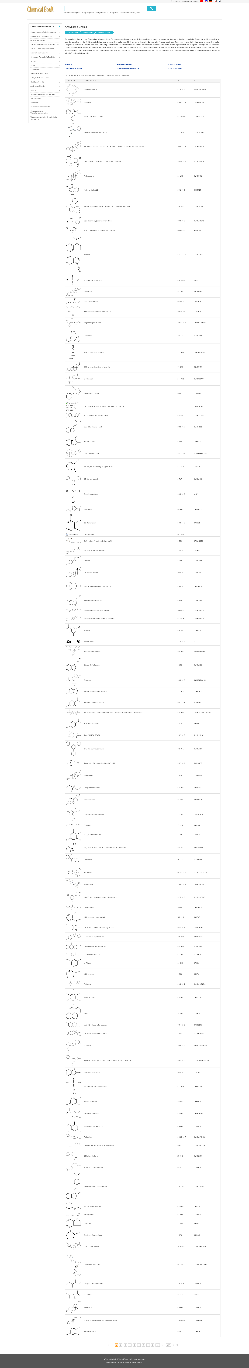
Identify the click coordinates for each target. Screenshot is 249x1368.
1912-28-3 (180, 788)
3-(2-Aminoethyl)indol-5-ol (93, 601)
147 (168, 1345)
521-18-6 (180, 176)
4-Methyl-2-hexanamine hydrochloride (97, 311)
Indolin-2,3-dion (89, 442)
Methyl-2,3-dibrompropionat (93, 1284)
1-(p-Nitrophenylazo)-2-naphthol (95, 1187)
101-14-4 (180, 415)
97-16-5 (179, 1033)
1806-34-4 (180, 610)
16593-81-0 (181, 1061)
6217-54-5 (180, 954)
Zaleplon (87, 255)
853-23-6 (180, 367)
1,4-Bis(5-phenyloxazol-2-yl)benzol (96, 610)
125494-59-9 (181, 161)
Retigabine (88, 1137)
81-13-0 (179, 907)
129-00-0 (180, 1013)
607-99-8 (180, 1126)
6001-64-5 (180, 848)
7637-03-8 (180, 1087)
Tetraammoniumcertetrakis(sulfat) (95, 1087)
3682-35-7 (180, 749)
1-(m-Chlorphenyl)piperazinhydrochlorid (98, 221)
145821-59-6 (181, 323)
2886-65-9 (180, 207)
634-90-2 (180, 835)
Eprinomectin (88, 885)
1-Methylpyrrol (89, 974)
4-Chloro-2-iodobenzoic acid (94, 702)
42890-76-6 (181, 301)
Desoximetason (89, 800)
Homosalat (88, 860)
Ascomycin (88, 103)
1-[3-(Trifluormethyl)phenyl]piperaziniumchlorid (100, 897)
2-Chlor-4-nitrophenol (91, 1113)
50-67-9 (179, 601)
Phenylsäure (114, 13)
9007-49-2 (180, 1265)
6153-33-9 (180, 651)
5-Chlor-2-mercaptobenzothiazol (95, 691)
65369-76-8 (181, 221)
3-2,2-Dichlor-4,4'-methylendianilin (96, 415)
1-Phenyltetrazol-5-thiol (92, 393)
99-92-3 (179, 723)
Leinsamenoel (89, 535)
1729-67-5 (180, 1284)
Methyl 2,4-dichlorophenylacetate (95, 1025)
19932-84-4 (181, 928)
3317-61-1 (180, 467)
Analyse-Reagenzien (124, 64)
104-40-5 (180, 1215)
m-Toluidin (87, 963)
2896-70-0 (180, 586)
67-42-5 (179, 1145)
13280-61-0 (181, 550)
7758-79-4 (180, 937)
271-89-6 (180, 1223)
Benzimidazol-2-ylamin (92, 1072)
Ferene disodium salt (91, 453)
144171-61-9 (181, 872)
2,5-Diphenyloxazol (91, 479)
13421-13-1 (181, 702)
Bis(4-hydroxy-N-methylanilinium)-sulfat (98, 541)
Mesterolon (88, 1307)
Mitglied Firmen (123, 1359)
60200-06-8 (181, 680)
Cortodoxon (88, 292)
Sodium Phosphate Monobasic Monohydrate (99, 230)
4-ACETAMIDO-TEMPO (92, 735)
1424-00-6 (180, 1307)
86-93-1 (179, 393)
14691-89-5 (181, 735)
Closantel (87, 1046)
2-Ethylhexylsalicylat (91, 1156)
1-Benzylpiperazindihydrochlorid (95, 132)
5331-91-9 (180, 691)
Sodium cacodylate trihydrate (94, 353)
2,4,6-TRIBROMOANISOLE (93, 1126)
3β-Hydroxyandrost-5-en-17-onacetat (97, 367)
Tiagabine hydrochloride (92, 323)
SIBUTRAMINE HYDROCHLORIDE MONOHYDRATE (102, 161)
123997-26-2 (181, 885)
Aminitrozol (88, 509)
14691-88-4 (181, 763)
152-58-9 (180, 292)
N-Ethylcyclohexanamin (92, 1206)
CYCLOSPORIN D (90, 90)
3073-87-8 (180, 618)
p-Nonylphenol (89, 1215)
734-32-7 (180, 572)
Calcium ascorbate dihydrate (94, 815)
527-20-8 (180, 997)
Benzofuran (88, 1223)
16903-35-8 (181, 494)
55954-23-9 (181, 1025)
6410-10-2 (180, 1187)
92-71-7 (179, 479)
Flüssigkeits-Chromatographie (128, 68)
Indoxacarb (88, 872)
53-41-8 (179, 776)
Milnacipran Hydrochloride (93, 116)
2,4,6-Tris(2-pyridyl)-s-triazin (94, 749)
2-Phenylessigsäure (87, 13)
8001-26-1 (180, 535)
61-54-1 (179, 665)
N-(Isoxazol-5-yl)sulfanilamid (94, 937)
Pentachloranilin (89, 997)
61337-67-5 (181, 336)
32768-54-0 (181, 523)
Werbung (133, 1359)
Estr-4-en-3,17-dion (91, 572)
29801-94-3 (181, 190)
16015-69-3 (181, 897)
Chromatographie (174, 64)
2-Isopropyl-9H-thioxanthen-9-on (95, 946)
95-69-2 (179, 1331)
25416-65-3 (181, 1246)
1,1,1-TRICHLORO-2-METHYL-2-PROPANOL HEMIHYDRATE (106, 848)
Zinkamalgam (89, 642)
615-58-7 (180, 1101)
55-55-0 (179, 541)
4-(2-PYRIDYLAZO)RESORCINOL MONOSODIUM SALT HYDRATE (107, 1061)
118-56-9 (180, 860)
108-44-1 (180, 963)
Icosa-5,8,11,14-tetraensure (93, 1167)
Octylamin (87, 825)
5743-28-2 (180, 815)
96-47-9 (179, 1235)
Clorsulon (87, 680)
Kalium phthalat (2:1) (91, 190)
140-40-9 (180, 509)
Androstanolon (89, 176)
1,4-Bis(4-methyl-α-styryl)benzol (95, 550)
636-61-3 (180, 1295)
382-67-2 (180, 800)
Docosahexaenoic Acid (92, 954)
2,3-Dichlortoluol (90, 523)
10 (157, 1345)
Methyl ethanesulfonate (92, 788)
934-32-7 (180, 1072)
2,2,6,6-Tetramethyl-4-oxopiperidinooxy (98, 586)
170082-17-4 (181, 147)
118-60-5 (180, 1156)
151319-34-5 (181, 255)
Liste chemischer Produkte (42, 26)
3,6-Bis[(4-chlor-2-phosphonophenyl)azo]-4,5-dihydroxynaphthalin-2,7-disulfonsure (113, 713)
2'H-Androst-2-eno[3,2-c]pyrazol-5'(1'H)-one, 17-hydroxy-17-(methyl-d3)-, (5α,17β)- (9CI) (115, 147)
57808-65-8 (181, 1046)
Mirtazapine (88, 336)
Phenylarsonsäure (101, 13)
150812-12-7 (181, 1137)
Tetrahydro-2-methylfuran (93, 1235)
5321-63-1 (180, 132)
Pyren (86, 1013)
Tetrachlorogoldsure (91, 494)
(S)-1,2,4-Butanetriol (91, 301)
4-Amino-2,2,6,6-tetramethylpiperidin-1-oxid (99, 763)
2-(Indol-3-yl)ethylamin (92, 665)
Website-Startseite (110, 1359)
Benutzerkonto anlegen (190, 2)
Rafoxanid (87, 984)
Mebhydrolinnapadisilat (92, 651)
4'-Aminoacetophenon (91, 723)
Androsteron (88, 776)
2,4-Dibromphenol (90, 1101)
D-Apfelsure (88, 1295)
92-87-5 (179, 561)
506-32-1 (180, 1167)
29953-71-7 (181, 427)
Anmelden (176, 2)
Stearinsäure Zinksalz (127, 13)
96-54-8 (179, 974)
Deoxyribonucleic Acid (92, 1265)
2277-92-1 (180, 379)
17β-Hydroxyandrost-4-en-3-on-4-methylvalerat (100, 1320)
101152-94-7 (181, 116)
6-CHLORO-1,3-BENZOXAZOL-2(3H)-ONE (99, 928)
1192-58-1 (180, 917)
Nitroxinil (87, 631)
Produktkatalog (87, 32)
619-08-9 (180, 1113)
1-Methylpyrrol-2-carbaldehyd (94, 917)
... (162, 1345)
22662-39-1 (181, 984)
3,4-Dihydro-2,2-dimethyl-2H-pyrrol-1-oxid (98, 467)
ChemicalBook (45, 9)
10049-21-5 (181, 230)
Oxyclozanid (88, 379)
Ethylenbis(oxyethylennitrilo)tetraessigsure (99, 1145)
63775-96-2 (181, 90)
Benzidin (87, 561)
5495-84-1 (180, 946)
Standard (68, 64)
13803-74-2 (181, 311)
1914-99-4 (180, 713)
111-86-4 (180, 825)
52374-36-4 (181, 642)
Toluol (138, 13)
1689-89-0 (180, 631)
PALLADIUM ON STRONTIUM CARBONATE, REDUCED (104, 407)
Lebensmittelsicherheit (73, 68)
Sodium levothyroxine (91, 1246)
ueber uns (141, 1359)
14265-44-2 (181, 280)
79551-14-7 (181, 453)
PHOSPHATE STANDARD (93, 280)
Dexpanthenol (89, 907)
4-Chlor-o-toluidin (90, 1331)
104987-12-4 (181, 103)
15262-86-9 (181, 1320)
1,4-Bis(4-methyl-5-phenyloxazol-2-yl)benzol (99, 618)
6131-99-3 (180, 353)
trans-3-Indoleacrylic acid (93, 427)
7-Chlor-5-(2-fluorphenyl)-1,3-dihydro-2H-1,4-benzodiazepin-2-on (107, 207)
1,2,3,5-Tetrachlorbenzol (92, 835)
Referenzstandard (175, 68)
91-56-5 (179, 442)
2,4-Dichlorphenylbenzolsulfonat (95, 1033)
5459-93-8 (180, 1206)
